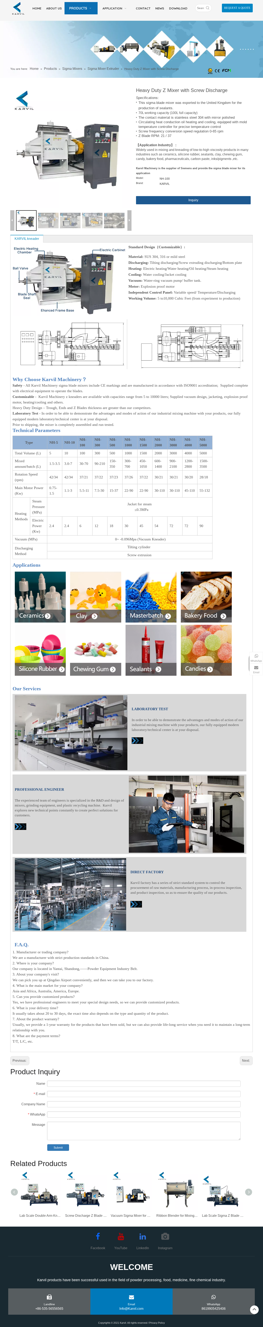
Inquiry (193, 200)
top (254, 1309)
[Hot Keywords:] (207, 8)
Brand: (139, 183)
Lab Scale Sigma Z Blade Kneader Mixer (222, 1215)
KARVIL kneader (27, 238)
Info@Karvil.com (131, 1308)
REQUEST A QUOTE (237, 7)
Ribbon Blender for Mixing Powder (177, 1215)
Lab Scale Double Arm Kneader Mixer (40, 1215)
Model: (140, 178)
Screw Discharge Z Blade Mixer (86, 1215)
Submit (58, 1147)
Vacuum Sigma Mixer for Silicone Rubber (131, 1215)
